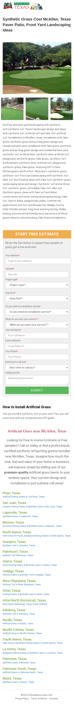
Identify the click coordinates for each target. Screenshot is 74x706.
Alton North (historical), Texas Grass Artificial (25, 604)
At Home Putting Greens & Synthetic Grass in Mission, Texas (32, 526)
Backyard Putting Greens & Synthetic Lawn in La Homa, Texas (33, 653)
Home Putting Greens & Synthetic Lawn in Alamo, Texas (30, 565)
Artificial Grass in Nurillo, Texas (18, 623)
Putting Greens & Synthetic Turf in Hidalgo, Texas (27, 575)
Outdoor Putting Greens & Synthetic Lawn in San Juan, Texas (32, 506)
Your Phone (11, 351)
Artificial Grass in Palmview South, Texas (23, 672)
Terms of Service (39, 698)
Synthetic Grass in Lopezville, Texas (20, 516)
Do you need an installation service (22, 306)
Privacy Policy (22, 698)
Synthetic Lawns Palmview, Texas (19, 662)
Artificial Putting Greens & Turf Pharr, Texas (24, 496)
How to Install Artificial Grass (27, 407)
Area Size (10, 293)
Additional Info (12, 373)
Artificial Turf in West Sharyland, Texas (22, 584)
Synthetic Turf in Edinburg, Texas (19, 614)
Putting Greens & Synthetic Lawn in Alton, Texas (26, 594)
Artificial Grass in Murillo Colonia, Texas (22, 633)
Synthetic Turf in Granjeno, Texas (19, 545)
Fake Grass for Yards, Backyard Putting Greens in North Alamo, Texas (37, 536)
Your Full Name (13, 330)
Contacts (53, 698)
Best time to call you (15, 362)
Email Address (13, 340)
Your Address (12, 255)
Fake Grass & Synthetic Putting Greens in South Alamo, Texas (33, 643)
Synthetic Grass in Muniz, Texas (18, 682)
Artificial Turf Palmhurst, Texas (18, 555)
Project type (11, 279)
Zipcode (9, 269)
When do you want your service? (21, 319)
